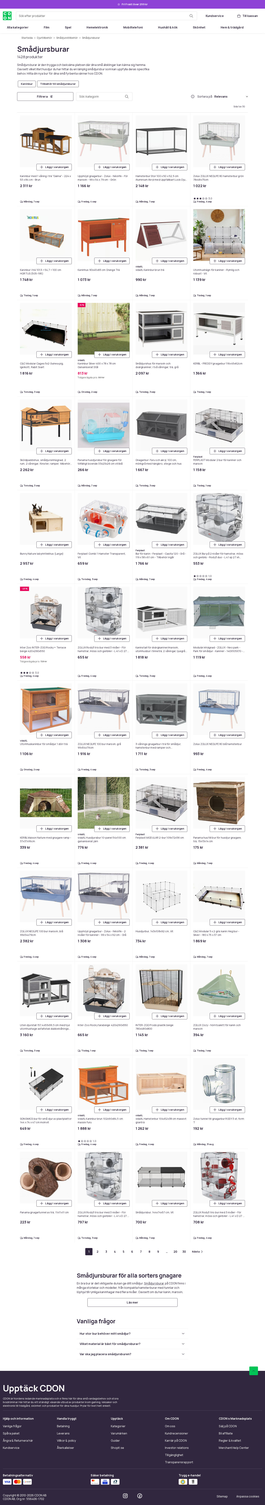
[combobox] (106, 16)
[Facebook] (139, 594)
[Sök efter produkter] (191, 16)
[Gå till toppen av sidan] (253, 469)
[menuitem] (18, 27)
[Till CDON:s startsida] (7, 16)
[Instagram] (125, 594)
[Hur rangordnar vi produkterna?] (192, 97)
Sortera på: (205, 97)
